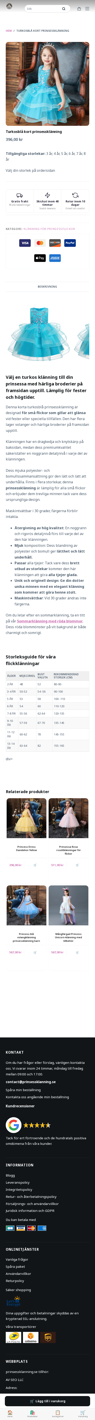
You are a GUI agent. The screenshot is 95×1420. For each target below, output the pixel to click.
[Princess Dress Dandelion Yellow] (26, 818)
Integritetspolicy (19, 1189)
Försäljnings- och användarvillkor (32, 1203)
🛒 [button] (35, 865)
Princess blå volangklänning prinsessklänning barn (26, 937)
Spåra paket (15, 1266)
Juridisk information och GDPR (30, 1210)
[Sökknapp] (64, 8)
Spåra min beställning (23, 1090)
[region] (47, 711)
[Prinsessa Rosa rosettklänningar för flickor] (68, 818)
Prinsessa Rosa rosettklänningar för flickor (68, 850)
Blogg (10, 1175)
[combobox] (42, 8)
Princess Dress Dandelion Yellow (26, 848)
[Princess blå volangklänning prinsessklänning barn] (26, 905)
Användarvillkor (18, 1273)
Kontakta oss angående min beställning (37, 1097)
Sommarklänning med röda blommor (50, 621)
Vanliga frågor (17, 1259)
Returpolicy (15, 1280)
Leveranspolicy (18, 1182)
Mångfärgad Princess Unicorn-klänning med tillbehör (68, 937)
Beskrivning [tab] (47, 286)
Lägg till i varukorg (50, 1401)
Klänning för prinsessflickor (49, 229)
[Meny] (87, 9)
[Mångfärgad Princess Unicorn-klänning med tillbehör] (68, 905)
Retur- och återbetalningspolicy (31, 1196)
